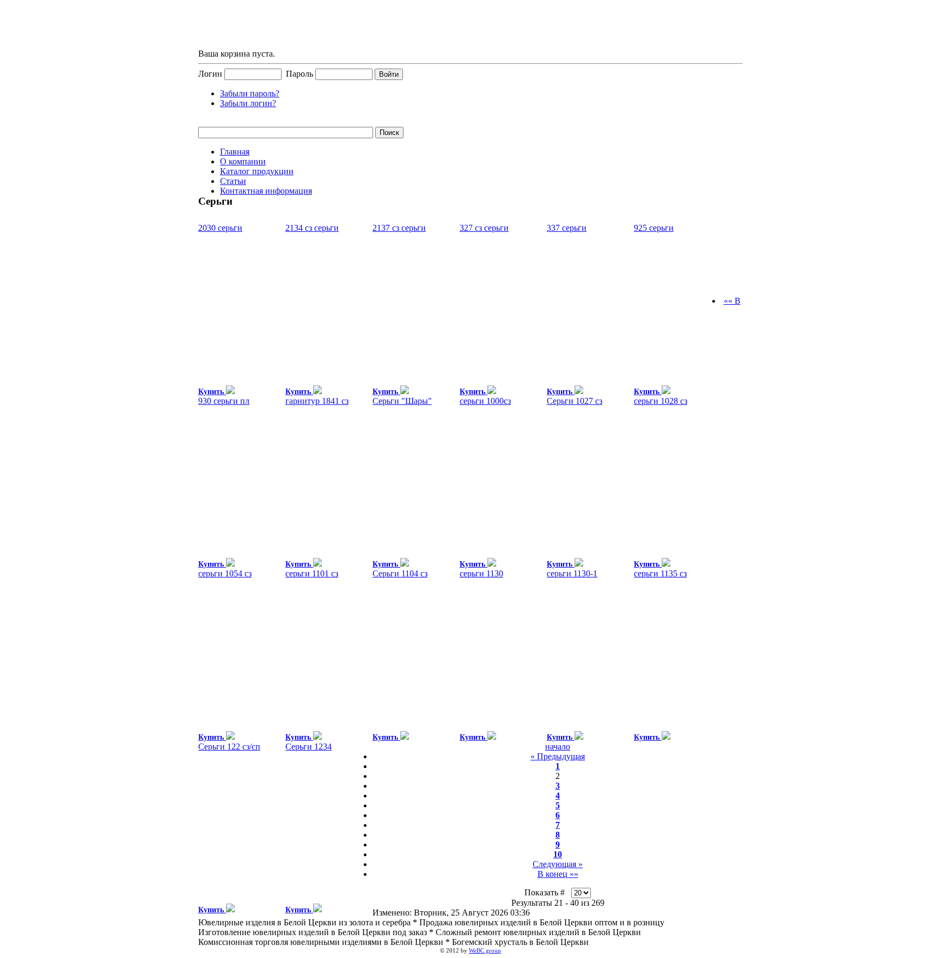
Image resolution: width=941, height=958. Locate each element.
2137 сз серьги (399, 227)
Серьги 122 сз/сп (229, 746)
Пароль (299, 73)
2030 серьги (220, 227)
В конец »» (557, 874)
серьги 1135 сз (660, 573)
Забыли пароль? (249, 93)
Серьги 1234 (308, 746)
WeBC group (485, 950)
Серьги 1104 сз (399, 573)
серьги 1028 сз (660, 401)
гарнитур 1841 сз (317, 401)
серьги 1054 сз (225, 573)
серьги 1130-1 (572, 573)
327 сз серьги (484, 227)
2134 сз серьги (312, 227)
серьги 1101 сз (311, 573)
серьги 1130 (481, 573)
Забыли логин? (248, 103)
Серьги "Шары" (402, 401)
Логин (210, 73)
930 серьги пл (223, 401)
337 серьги (566, 227)
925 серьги (654, 227)
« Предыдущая (557, 756)
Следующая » (558, 864)
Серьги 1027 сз (574, 401)
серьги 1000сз (485, 401)
